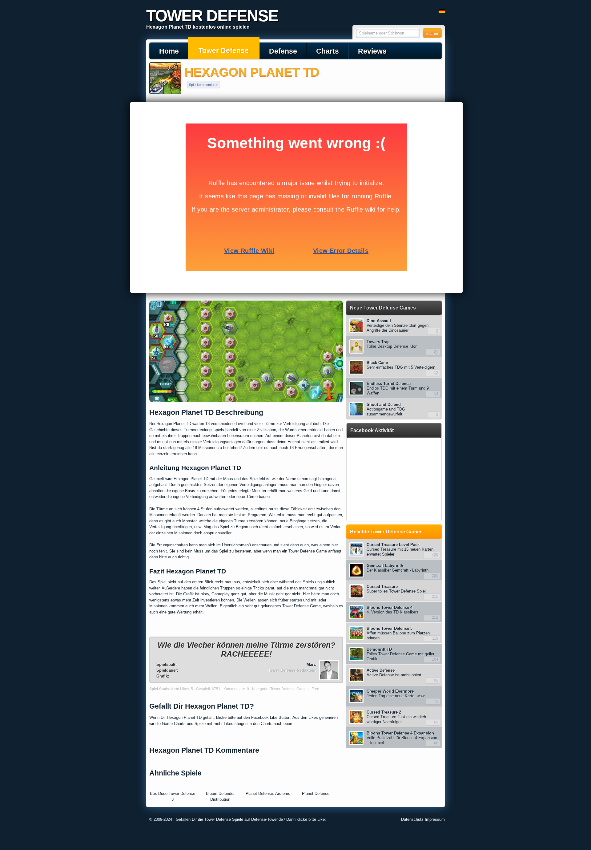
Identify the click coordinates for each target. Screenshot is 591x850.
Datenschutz (412, 819)
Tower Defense (224, 51)
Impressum (435, 819)
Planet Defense (315, 793)
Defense (283, 51)
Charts (327, 51)
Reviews (372, 51)
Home (169, 51)
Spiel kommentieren (203, 85)
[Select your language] (442, 11)
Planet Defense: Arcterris (268, 793)
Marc (311, 664)
